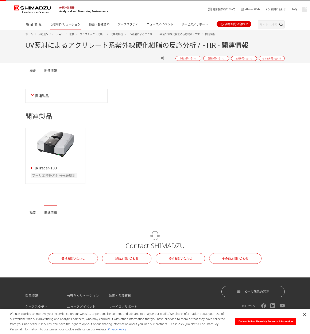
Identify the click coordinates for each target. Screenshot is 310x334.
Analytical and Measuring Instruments (83, 11)
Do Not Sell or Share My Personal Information (266, 321)
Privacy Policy (117, 329)
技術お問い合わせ (180, 258)
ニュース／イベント (81, 306)
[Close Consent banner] (304, 314)
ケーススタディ (36, 306)
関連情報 (50, 70)
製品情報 (31, 295)
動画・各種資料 (120, 295)
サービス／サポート (123, 306)
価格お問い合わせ (73, 258)
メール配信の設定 (256, 291)
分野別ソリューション (83, 295)
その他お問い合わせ (235, 258)
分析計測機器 (66, 7)
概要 (33, 70)
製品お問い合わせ (127, 258)
